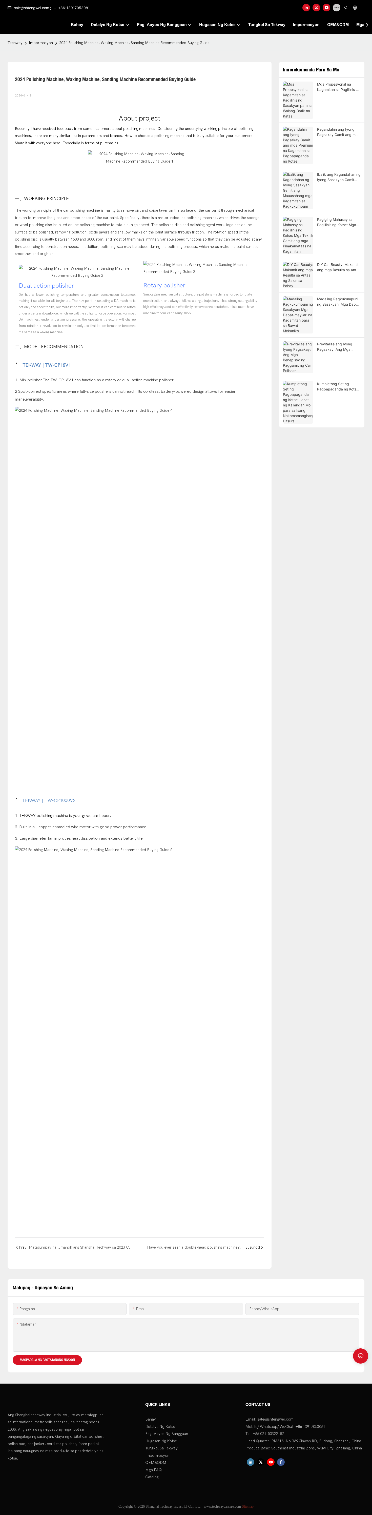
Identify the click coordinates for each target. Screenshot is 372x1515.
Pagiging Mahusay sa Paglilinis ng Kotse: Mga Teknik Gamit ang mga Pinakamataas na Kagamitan (336, 222)
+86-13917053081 (74, 8)
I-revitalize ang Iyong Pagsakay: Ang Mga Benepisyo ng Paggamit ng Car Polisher (337, 347)
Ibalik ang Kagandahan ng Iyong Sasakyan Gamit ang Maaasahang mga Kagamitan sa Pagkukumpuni (339, 177)
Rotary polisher (164, 285)
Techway (15, 43)
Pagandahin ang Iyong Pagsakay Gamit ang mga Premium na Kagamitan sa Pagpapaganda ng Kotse (338, 132)
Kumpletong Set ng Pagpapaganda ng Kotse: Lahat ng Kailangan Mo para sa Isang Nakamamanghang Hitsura (338, 387)
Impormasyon (41, 43)
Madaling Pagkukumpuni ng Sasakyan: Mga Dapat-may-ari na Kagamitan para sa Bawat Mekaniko (339, 302)
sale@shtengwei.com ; (32, 8)
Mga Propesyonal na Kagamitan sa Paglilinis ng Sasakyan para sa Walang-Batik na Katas (338, 87)
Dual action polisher (46, 285)
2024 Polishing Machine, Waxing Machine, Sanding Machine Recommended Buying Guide (134, 43)
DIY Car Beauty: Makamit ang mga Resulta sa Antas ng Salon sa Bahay (338, 267)
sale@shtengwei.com (275, 1419)
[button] (366, 25)
